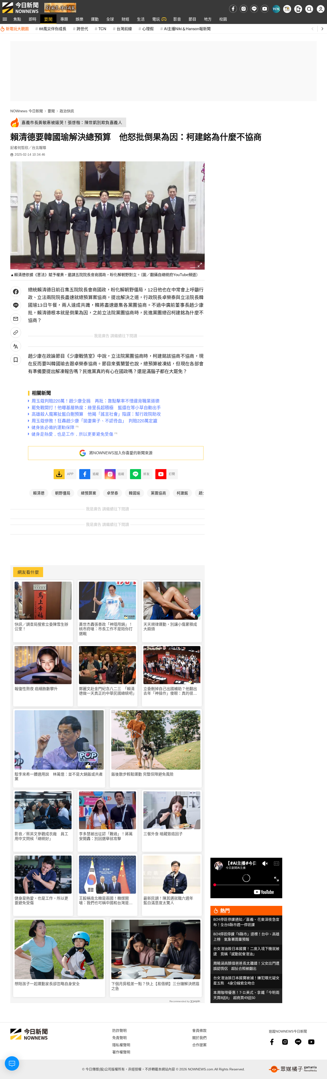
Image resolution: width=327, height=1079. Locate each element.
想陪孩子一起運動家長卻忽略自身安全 (47, 984)
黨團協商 (158, 492)
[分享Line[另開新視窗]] (15, 305)
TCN (102, 28)
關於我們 (199, 1037)
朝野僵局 (62, 492)
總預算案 (88, 492)
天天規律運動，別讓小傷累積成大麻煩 (170, 626)
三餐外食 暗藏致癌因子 (163, 834)
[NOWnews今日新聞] (20, 7)
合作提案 (199, 1044)
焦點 (17, 19)
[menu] (5, 19)
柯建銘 (182, 492)
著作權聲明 (121, 1052)
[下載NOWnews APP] (298, 9)
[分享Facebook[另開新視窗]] (15, 291)
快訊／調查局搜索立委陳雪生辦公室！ (41, 626)
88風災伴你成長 (52, 28)
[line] (254, 9)
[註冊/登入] (321, 9)
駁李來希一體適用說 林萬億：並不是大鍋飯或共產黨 (59, 776)
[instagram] (244, 9)
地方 (208, 19)
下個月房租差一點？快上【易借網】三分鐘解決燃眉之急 (155, 986)
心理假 (148, 28)
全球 (110, 19)
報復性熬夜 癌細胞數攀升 (36, 689)
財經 (125, 19)
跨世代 (82, 28)
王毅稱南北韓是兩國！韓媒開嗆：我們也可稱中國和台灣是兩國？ (106, 900)
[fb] (233, 9)
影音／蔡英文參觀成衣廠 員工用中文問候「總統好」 (41, 836)
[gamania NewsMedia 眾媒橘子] (293, 1069)
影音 (177, 19)
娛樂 (79, 19)
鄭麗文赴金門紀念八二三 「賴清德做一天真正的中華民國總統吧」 (107, 691)
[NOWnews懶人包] (287, 9)
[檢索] (309, 9)
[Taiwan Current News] (276, 9)
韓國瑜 (134, 492)
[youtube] (265, 9)
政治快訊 (67, 111)
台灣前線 (124, 28)
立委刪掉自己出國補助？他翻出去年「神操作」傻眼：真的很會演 (170, 691)
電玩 (156, 19)
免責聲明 (119, 1037)
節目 (192, 19)
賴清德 (39, 492)
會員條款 (199, 1030)
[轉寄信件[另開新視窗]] (15, 318)
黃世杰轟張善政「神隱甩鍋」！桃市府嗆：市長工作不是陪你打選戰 (106, 629)
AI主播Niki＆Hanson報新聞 (187, 28)
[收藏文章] (15, 359)
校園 (223, 19)
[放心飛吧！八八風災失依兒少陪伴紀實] (60, 7)
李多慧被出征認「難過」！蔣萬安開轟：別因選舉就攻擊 (106, 836)
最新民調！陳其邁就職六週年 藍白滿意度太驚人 (170, 900)
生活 (141, 19)
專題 (64, 19)
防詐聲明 (119, 1030)
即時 (32, 19)
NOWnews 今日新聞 (26, 111)
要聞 (48, 19)
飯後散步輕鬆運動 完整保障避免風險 (142, 774)
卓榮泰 (112, 492)
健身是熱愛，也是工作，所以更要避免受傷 (41, 900)
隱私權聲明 (121, 1044)
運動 (95, 19)
